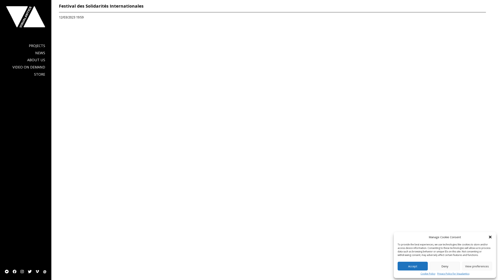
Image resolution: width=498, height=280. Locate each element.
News (40, 53)
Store (39, 74)
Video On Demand (28, 67)
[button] (490, 237)
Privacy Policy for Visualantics (453, 273)
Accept (412, 266)
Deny (444, 266)
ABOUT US (36, 60)
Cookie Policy (428, 273)
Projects (37, 46)
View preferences (477, 266)
